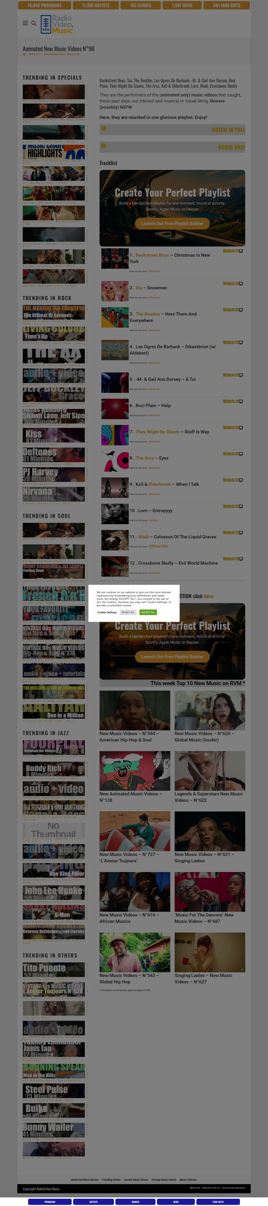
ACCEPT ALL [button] (148, 612)
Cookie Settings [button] (107, 612)
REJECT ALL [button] (128, 612)
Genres (135, 1202)
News (176, 1202)
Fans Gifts (218, 1202)
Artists (94, 1202)
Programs (49, 1202)
